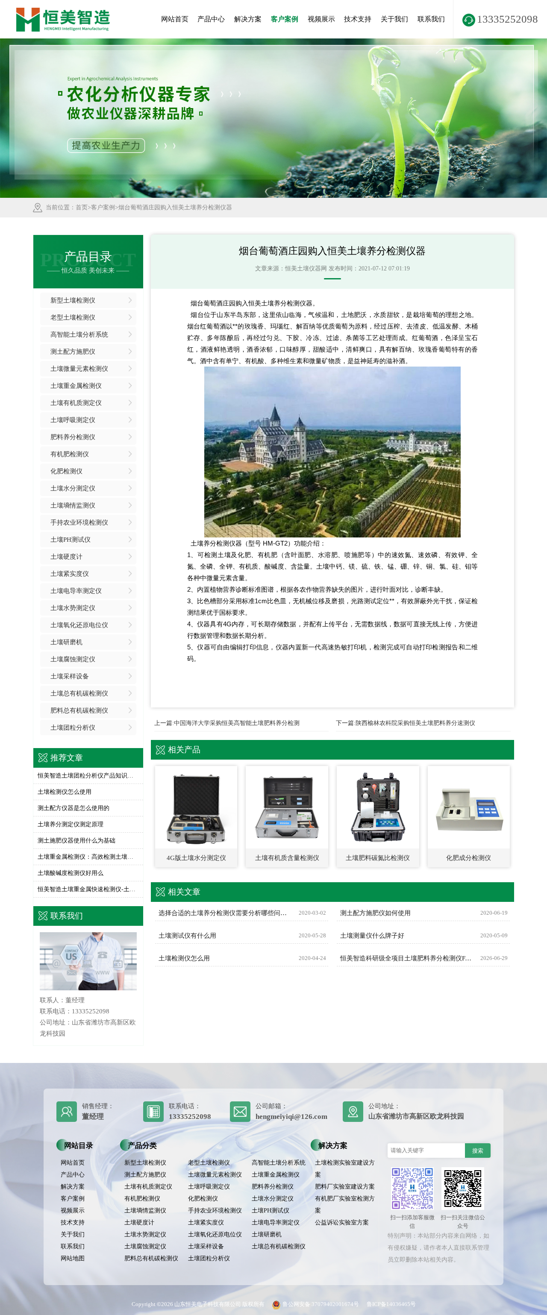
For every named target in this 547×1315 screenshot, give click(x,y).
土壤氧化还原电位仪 (79, 625)
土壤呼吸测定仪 (72, 420)
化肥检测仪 (66, 471)
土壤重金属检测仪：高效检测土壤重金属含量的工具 (88, 857)
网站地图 (73, 1258)
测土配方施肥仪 (72, 351)
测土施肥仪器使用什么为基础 (76, 840)
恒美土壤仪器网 (306, 268)
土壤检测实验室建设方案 (345, 1168)
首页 (82, 207)
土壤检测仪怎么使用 (64, 792)
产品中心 (211, 19)
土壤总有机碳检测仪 (79, 693)
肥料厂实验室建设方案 (345, 1186)
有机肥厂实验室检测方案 (345, 1204)
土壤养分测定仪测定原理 (70, 824)
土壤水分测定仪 (72, 488)
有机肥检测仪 (69, 454)
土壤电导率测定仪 (76, 590)
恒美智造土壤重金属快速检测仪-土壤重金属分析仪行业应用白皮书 (88, 889)
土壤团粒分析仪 (72, 727)
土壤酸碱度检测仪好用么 (70, 873)
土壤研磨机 (66, 642)
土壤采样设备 (69, 676)
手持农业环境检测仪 (79, 522)
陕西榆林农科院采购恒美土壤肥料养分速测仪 (415, 723)
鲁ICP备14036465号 (391, 1304)
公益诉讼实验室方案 (342, 1222)
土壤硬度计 (66, 556)
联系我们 (431, 19)
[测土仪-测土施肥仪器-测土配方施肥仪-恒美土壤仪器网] (63, 10)
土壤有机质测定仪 (76, 402)
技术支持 (357, 19)
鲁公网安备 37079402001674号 (320, 1304)
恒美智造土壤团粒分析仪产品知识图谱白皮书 (88, 775)
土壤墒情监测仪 (72, 505)
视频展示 (321, 19)
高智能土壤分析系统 (79, 334)
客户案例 (284, 19)
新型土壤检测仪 (72, 300)
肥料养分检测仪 (72, 437)
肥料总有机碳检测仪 (79, 710)
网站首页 (174, 19)
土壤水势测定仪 (72, 608)
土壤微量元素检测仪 (79, 368)
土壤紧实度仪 (69, 573)
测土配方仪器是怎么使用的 (73, 808)
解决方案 (248, 19)
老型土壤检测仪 (72, 317)
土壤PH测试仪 (70, 539)
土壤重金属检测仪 (76, 385)
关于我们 (394, 19)
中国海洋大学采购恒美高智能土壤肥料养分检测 (237, 723)
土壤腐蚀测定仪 (72, 659)
